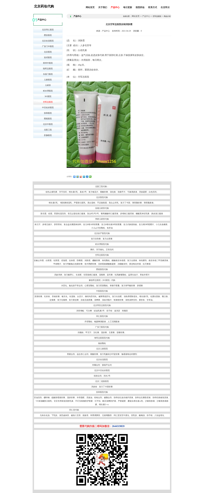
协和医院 (48, 113)
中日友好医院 (48, 107)
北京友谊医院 (48, 41)
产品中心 (115, 7)
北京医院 (48, 52)
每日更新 (127, 7)
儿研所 (48, 85)
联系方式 (152, 7)
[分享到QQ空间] (77, 177)
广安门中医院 (48, 46)
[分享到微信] (90, 177)
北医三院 (48, 130)
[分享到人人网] (87, 177)
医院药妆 (140, 7)
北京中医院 (48, 124)
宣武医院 (48, 57)
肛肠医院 (48, 135)
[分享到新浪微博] (81, 177)
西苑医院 (48, 119)
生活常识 (165, 7)
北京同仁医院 (48, 30)
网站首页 (90, 7)
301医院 (48, 96)
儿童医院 (48, 80)
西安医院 (48, 35)
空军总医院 (48, 102)
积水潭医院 (48, 91)
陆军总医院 (48, 69)
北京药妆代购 (44, 6)
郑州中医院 (48, 63)
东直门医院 (48, 74)
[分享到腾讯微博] (84, 177)
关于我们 (102, 7)
